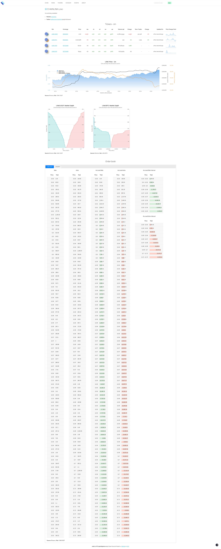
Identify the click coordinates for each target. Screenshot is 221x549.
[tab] (49, 166)
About (84, 2)
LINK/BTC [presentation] (57, 166)
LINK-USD (54, 45)
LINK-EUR (54, 51)
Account (68, 2)
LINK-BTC (54, 40)
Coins (47, 2)
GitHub (123, 546)
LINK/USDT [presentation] (50, 166)
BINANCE (65, 34)
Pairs (53, 2)
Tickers (60, 2)
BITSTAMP (65, 45)
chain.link (53, 16)
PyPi (128, 546)
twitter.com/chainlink (56, 19)
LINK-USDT (55, 34)
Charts (76, 2)
